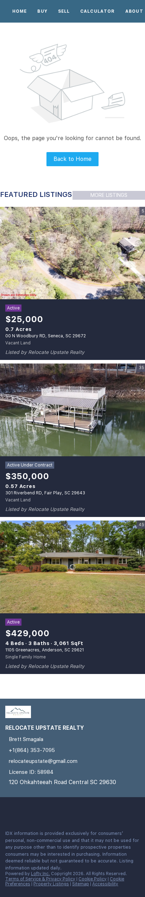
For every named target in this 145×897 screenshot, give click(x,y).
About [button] (134, 11)
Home (19, 11)
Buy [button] (42, 11)
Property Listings (51, 883)
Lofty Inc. (40, 873)
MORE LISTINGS (108, 195)
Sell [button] (64, 11)
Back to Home (72, 159)
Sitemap (80, 883)
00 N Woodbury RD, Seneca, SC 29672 (45, 335)
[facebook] (8, 809)
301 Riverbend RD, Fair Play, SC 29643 (45, 492)
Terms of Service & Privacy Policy (40, 879)
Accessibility (105, 883)
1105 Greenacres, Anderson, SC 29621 (44, 650)
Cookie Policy (92, 879)
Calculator (97, 11)
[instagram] (22, 809)
